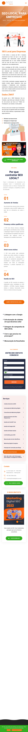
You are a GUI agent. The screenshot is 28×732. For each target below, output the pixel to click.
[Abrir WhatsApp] (25, 729)
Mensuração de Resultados (14, 341)
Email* (5, 365)
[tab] (14, 314)
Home (4, 20)
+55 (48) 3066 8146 (11, 475)
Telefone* (6, 370)
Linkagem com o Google (13, 314)
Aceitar (8, 730)
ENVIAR (14, 382)
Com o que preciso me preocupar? (12, 335)
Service (9, 20)
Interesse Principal (8, 374)
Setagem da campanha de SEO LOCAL (14, 328)
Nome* (5, 360)
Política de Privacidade (17, 730)
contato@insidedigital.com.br (13, 478)
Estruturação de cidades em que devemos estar (13, 320)
